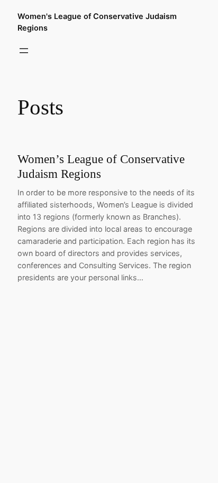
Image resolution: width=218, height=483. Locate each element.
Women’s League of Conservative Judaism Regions (101, 167)
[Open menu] (23, 50)
